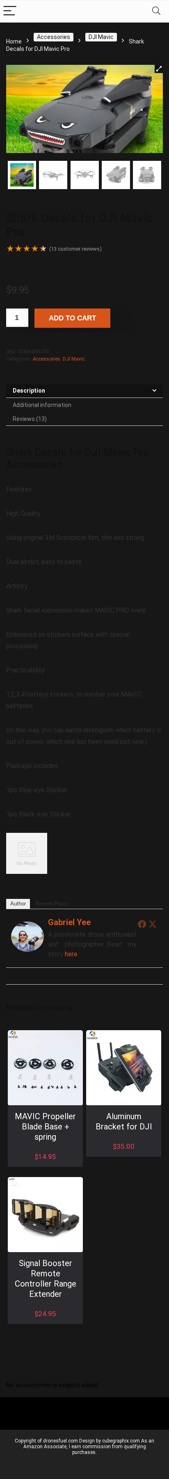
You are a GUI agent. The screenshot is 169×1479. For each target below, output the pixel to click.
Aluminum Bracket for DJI (123, 1121)
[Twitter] (153, 924)
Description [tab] (29, 390)
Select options (123, 1155)
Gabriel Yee (69, 922)
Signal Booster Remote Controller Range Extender (45, 1278)
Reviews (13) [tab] (30, 419)
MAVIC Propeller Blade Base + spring (45, 1126)
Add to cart (72, 318)
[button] (159, 69)
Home (14, 41)
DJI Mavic (101, 37)
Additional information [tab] (42, 405)
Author (18, 904)
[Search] (156, 11)
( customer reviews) (75, 249)
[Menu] (10, 11)
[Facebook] (142, 924)
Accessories (53, 37)
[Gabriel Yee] (27, 927)
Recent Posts (52, 904)
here (71, 954)
